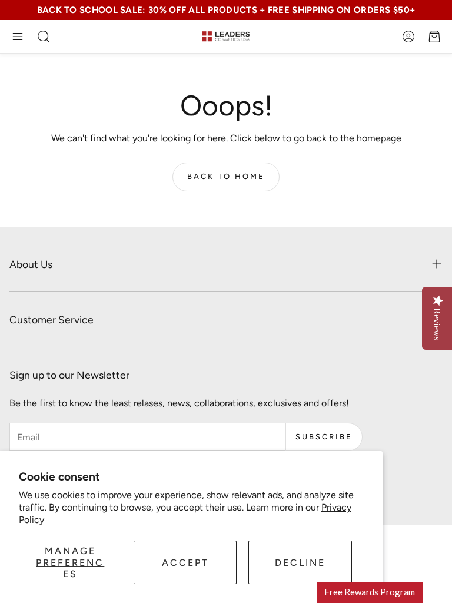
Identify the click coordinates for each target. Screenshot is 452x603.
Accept (185, 562)
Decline (300, 562)
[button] (17, 36)
